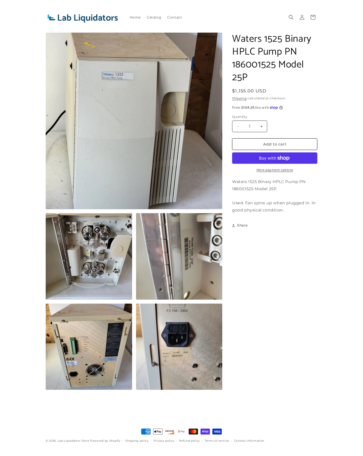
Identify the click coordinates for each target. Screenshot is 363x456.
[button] (291, 17)
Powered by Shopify (105, 440)
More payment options (275, 170)
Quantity (239, 117)
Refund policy (189, 440)
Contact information (249, 440)
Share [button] (242, 225)
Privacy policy (164, 440)
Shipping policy (137, 440)
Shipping (239, 98)
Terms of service (217, 440)
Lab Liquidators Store (73, 440)
